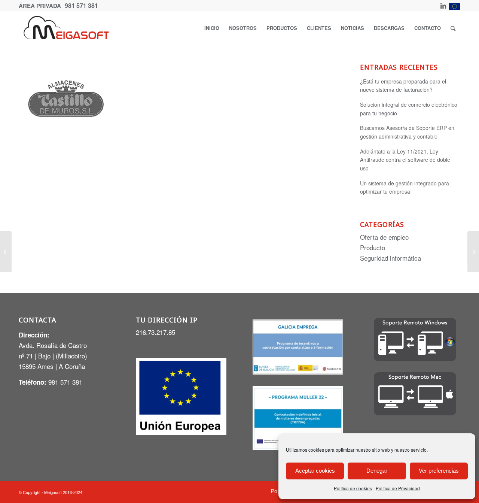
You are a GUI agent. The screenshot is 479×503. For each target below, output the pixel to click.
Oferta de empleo (384, 237)
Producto (372, 247)
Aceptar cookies (315, 470)
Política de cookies (353, 488)
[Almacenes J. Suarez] (473, 251)
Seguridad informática (390, 258)
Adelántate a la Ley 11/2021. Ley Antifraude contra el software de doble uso (405, 160)
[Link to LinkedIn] (443, 5)
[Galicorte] (6, 251)
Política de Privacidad (398, 488)
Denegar (376, 470)
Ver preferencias (439, 470)
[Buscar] (453, 28)
